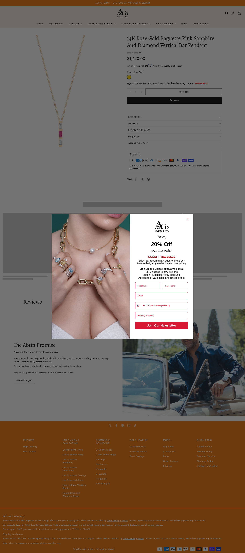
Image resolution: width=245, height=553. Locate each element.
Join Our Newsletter (161, 325)
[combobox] (140, 305)
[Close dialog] (188, 219)
